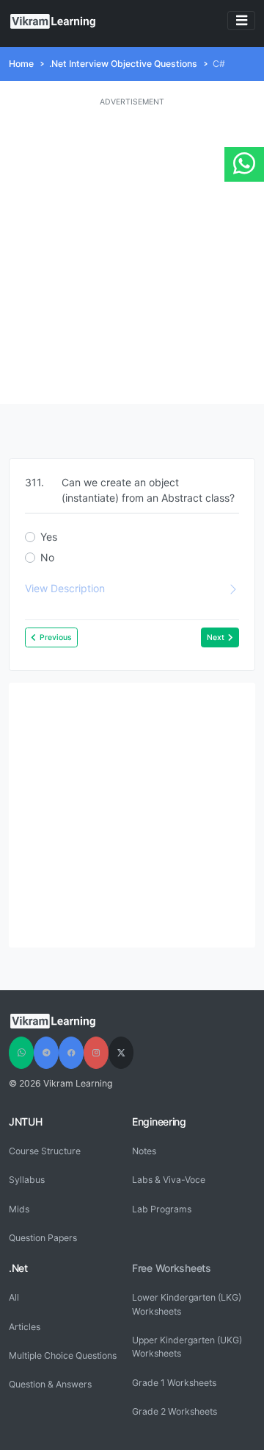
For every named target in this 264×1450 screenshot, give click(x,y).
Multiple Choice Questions (63, 1355)
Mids (19, 1209)
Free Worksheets (171, 1268)
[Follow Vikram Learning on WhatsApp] (21, 1053)
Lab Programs (161, 1209)
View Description (65, 588)
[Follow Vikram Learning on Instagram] (96, 1053)
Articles (24, 1326)
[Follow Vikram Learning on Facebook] (71, 1053)
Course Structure (45, 1150)
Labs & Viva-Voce (168, 1179)
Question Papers (43, 1237)
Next (215, 637)
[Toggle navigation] (241, 21)
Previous (56, 637)
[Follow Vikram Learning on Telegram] (46, 1053)
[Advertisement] (132, 256)
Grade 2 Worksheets (174, 1411)
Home (21, 63)
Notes (144, 1150)
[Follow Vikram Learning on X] (121, 1053)
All (14, 1297)
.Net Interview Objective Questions (123, 63)
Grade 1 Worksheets (174, 1382)
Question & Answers (50, 1384)
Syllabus (27, 1179)
